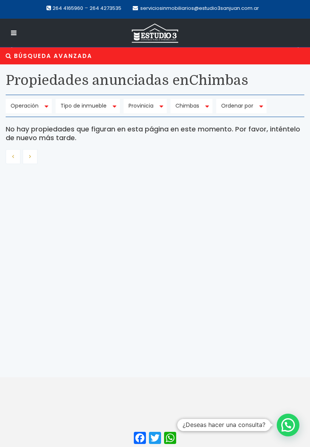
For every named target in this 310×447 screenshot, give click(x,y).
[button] (8, 47)
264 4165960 (68, 8)
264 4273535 (105, 8)
